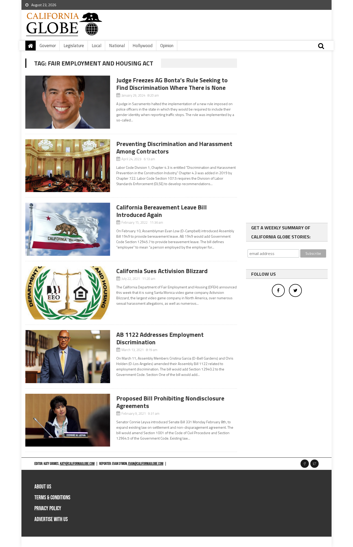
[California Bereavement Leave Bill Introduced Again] (67, 229)
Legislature (74, 45)
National (117, 45)
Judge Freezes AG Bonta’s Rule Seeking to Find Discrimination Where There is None (172, 83)
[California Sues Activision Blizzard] (67, 292)
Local (96, 45)
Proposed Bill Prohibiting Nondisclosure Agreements (170, 401)
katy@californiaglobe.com (77, 463)
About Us (42, 486)
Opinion (166, 45)
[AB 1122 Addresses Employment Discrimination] (67, 356)
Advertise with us (51, 519)
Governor (48, 45)
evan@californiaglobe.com (145, 463)
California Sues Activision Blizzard (162, 270)
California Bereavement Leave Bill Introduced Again (161, 210)
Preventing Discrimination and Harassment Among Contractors (174, 147)
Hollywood (142, 45)
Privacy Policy (47, 508)
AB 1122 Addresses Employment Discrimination (160, 338)
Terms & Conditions (52, 497)
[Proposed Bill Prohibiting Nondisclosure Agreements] (67, 420)
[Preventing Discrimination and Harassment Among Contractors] (67, 165)
